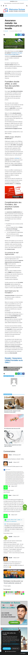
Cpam (18, 368)
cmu (5, 368)
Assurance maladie (14, 31)
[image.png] (14, 477)
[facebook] (23, 35)
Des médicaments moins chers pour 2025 (12, 428)
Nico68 (10, 462)
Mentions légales (22, 653)
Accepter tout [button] (6, 648)
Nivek (10, 495)
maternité (15, 370)
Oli (9, 486)
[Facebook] (1, 6)
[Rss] (6, 6)
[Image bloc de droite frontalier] (14, 612)
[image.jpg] (14, 573)
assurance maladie (17, 367)
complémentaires (11, 368)
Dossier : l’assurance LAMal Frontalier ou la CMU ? (14, 360)
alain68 (10, 536)
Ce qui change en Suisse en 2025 (14, 3)
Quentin (6, 31)
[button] (11, 645)
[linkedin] (19, 35)
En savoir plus (13, 641)
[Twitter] (3, 6)
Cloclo (10, 454)
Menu (5, 15)
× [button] (19, 632)
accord (9, 367)
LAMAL (10, 370)
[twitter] (21, 35)
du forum (17, 158)
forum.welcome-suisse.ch (12, 583)
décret (6, 370)
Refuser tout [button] (16, 648)
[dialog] (11, 642)
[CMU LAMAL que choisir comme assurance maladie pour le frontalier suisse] (14, 192)
